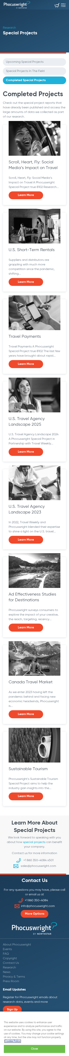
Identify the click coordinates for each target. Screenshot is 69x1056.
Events (7, 949)
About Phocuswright (17, 944)
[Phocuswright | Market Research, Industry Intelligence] (17, 4)
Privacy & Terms (14, 976)
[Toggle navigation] (63, 4)
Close (34, 1049)
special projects (34, 842)
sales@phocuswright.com (38, 866)
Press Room (11, 981)
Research (9, 967)
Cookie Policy (13, 1041)
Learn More (26, 195)
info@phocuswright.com (38, 906)
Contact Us (11, 963)
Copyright (10, 958)
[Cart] (57, 6)
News (6, 972)
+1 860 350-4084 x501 (38, 860)
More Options (34, 913)
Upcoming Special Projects (25, 62)
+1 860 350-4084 (36, 900)
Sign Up (12, 1009)
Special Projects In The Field (25, 71)
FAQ (6, 953)
